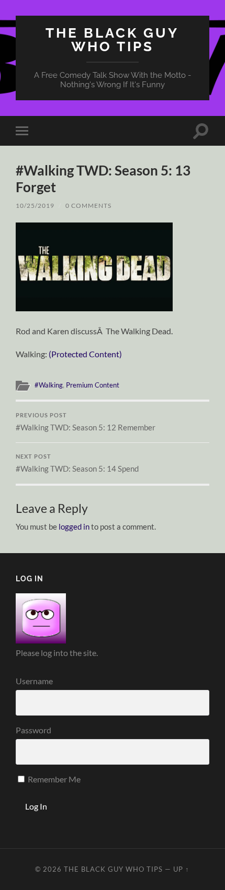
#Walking (49, 385)
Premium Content (92, 385)
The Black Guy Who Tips (112, 39)
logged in (74, 526)
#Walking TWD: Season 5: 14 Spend (77, 463)
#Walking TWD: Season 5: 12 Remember (85, 422)
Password (33, 730)
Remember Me (53, 779)
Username (34, 681)
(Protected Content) (85, 354)
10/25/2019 (35, 205)
